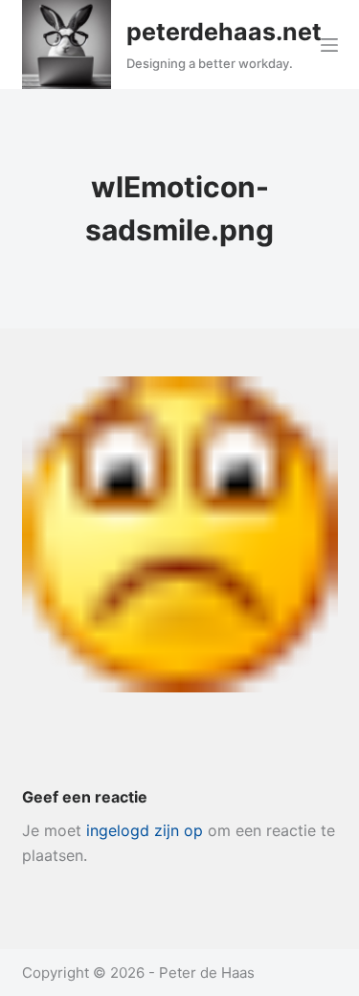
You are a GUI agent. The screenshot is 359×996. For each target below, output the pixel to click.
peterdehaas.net (224, 31)
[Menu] (329, 45)
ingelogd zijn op (144, 830)
